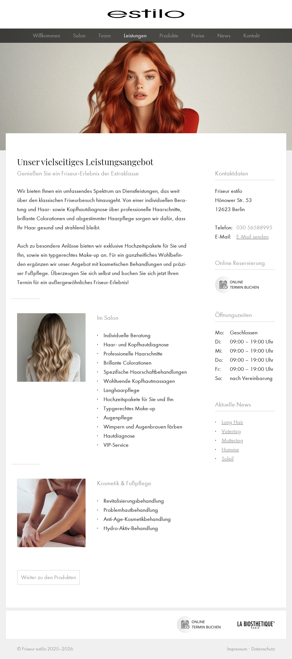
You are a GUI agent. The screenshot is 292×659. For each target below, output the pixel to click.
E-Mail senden (252, 236)
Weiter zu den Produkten (48, 577)
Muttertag (232, 440)
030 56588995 (254, 227)
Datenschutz (263, 649)
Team (104, 35)
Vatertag (231, 431)
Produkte (169, 35)
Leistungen (135, 35)
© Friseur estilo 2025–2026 (45, 649)
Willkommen (46, 35)
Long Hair (232, 422)
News (223, 35)
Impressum (237, 649)
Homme (230, 449)
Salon (79, 35)
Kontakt (251, 35)
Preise (197, 35)
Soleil (228, 458)
